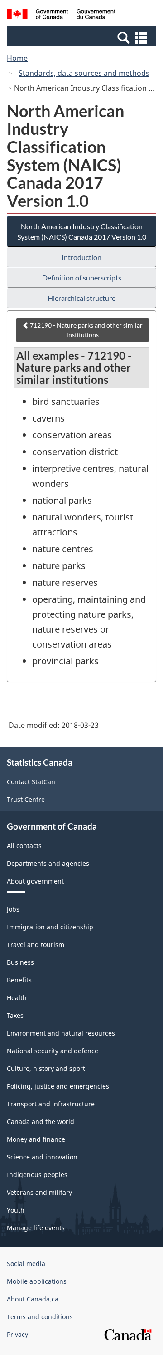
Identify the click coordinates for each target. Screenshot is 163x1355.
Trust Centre (26, 799)
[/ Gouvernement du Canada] (61, 15)
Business (20, 962)
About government (35, 881)
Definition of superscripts (81, 277)
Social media (26, 1263)
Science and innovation (42, 1157)
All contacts (24, 845)
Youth (15, 1210)
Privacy (17, 1334)
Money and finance (36, 1139)
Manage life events (36, 1227)
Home (17, 58)
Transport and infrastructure (51, 1104)
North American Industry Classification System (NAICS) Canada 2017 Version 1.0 (81, 231)
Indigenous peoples (37, 1174)
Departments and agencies (48, 863)
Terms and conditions (40, 1316)
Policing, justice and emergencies (58, 1086)
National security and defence (52, 1050)
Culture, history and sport (46, 1068)
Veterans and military (39, 1192)
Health (17, 997)
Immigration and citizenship (50, 927)
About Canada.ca (32, 1299)
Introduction (81, 257)
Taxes (15, 1015)
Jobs (13, 909)
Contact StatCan (31, 781)
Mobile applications (37, 1281)
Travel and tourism (35, 944)
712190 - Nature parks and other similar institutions (86, 330)
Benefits (19, 980)
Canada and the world (40, 1121)
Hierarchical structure (81, 298)
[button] (82, 37)
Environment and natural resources (61, 1033)
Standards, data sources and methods (84, 73)
